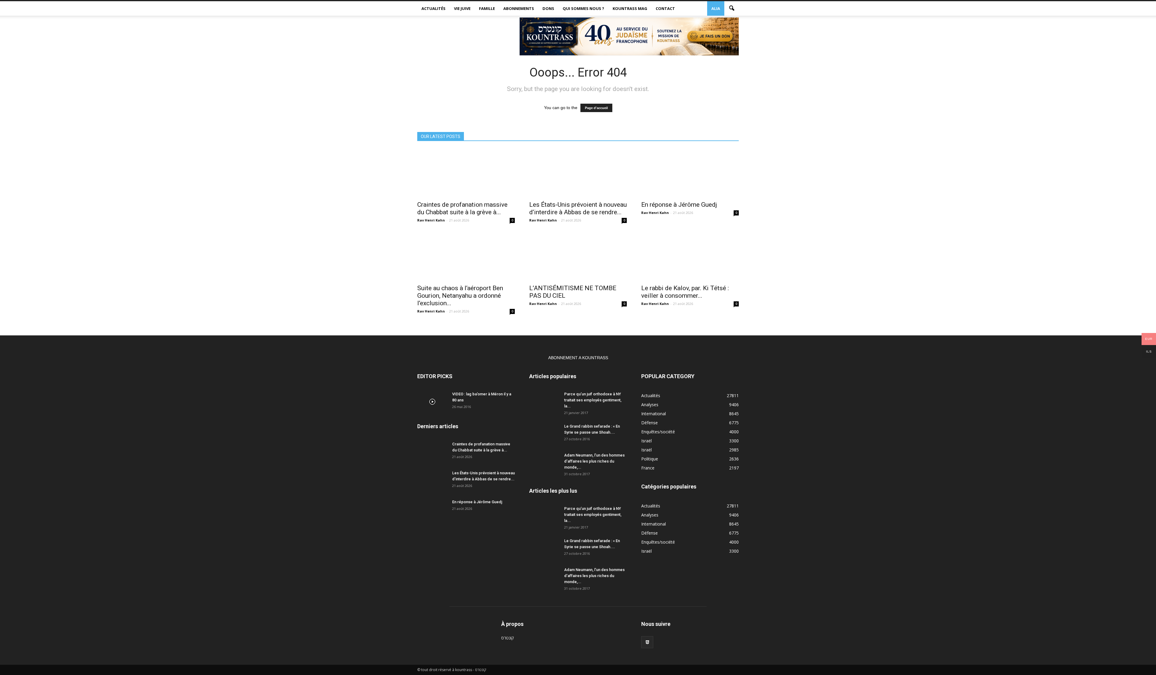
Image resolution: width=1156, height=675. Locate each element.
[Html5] (647, 642)
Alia (715, 8)
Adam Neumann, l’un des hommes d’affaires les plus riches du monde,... (594, 461)
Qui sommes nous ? (583, 8)
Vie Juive (462, 8)
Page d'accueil (596, 108)
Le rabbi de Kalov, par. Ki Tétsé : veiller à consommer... (685, 291)
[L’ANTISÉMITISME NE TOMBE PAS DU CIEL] (578, 256)
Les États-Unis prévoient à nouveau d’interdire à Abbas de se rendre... (578, 208)
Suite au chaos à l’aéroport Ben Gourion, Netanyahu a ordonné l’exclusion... (460, 295)
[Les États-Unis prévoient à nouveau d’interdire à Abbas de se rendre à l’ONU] (578, 173)
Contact (665, 8)
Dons (548, 8)
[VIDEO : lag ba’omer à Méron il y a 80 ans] (432, 401)
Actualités (433, 8)
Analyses (649, 404)
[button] (731, 8)
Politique (649, 459)
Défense (649, 422)
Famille (487, 8)
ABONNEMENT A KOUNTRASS (578, 357)
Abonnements (518, 8)
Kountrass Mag (630, 8)
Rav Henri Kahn (431, 220)
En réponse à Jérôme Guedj (679, 204)
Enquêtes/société (658, 432)
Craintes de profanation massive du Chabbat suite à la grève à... (462, 208)
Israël (646, 441)
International (653, 413)
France (647, 468)
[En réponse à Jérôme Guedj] (690, 173)
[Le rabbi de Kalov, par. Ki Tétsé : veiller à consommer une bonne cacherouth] (690, 256)
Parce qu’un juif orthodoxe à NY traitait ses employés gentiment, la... (592, 400)
